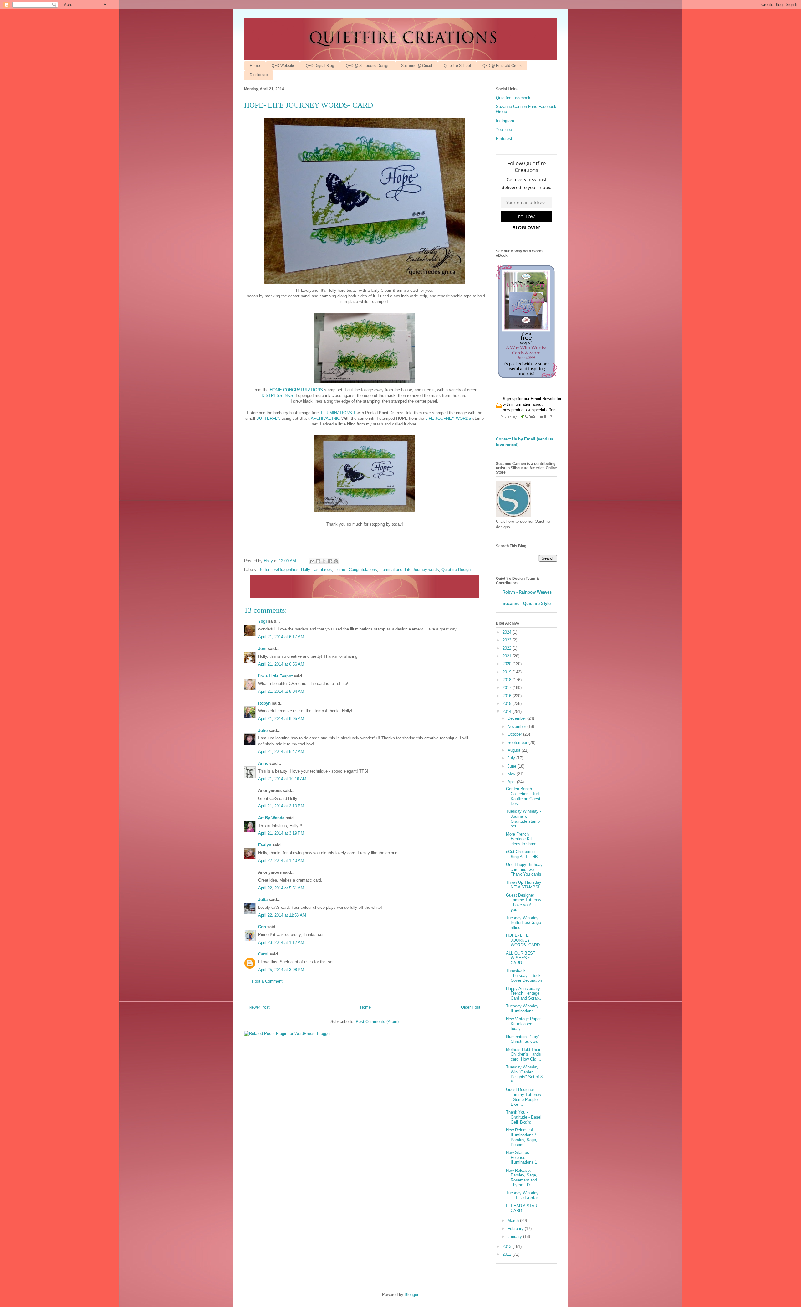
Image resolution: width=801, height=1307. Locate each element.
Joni (262, 648)
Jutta (263, 899)
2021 (508, 656)
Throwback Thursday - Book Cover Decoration (524, 975)
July (512, 758)
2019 (508, 672)
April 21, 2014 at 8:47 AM (281, 751)
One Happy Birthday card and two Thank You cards (524, 869)
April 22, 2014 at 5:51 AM (281, 888)
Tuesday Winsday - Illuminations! (523, 1008)
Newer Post (259, 1007)
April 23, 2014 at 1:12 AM (281, 942)
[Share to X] (324, 561)
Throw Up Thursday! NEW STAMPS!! (524, 885)
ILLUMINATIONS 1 (338, 412)
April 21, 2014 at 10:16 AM (282, 778)
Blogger (411, 1294)
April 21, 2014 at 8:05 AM (281, 718)
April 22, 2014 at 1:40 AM (281, 860)
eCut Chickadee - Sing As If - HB (522, 854)
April (512, 782)
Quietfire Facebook (513, 97)
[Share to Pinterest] (336, 561)
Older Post (470, 1007)
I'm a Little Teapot (275, 676)
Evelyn (264, 845)
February (516, 1228)
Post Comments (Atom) (377, 1021)
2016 (508, 695)
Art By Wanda (271, 818)
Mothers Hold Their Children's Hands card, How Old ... (523, 1054)
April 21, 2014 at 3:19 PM (281, 833)
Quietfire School (457, 66)
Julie (263, 730)
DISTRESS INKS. (278, 395)
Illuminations (391, 569)
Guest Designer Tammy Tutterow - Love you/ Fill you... (523, 902)
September (518, 742)
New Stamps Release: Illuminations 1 (521, 1157)
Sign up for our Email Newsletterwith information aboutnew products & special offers (532, 404)
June (513, 766)
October (515, 734)
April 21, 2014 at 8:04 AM (281, 691)
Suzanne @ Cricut (416, 66)
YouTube (504, 129)
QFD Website (283, 66)
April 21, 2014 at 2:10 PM (281, 806)
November (517, 726)
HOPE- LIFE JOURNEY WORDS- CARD (523, 940)
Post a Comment (267, 981)
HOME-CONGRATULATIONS (296, 390)
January (515, 1236)
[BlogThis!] (318, 561)
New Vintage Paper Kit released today (523, 1023)
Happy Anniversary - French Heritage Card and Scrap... (524, 993)
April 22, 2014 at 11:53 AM (282, 915)
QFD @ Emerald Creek (502, 66)
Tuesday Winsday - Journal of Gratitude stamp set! (523, 818)
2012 (508, 1254)
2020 (508, 663)
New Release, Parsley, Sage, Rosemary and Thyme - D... (521, 1177)
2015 (508, 703)
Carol (263, 954)
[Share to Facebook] (330, 561)
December (517, 718)
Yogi (262, 621)
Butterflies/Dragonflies (278, 569)
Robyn (264, 703)
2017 (508, 687)
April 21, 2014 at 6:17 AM (281, 637)
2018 (508, 679)
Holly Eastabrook (316, 569)
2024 (508, 632)
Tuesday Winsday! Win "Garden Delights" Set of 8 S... (524, 1074)
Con (262, 926)
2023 (508, 640)
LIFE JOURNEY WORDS (448, 418)
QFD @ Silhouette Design (368, 66)
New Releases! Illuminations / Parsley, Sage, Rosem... (521, 1137)
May (512, 774)
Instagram (505, 120)
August (515, 750)
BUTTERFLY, (268, 418)
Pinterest (504, 138)
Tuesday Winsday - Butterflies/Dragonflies (523, 922)
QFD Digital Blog (320, 66)
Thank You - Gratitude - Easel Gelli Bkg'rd (523, 1117)
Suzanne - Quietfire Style (527, 603)
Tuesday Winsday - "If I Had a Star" (523, 1195)
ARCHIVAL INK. (325, 418)
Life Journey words (422, 569)
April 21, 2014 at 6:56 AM (281, 664)
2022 (508, 648)
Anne (263, 763)
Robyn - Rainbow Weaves (527, 592)
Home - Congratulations (355, 569)
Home (255, 66)
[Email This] (312, 561)
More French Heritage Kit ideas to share (521, 839)
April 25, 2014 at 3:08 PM (281, 969)
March (514, 1220)
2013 (508, 1246)
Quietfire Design (456, 569)
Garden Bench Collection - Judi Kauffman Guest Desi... (523, 796)
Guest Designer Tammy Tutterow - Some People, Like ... (523, 1097)
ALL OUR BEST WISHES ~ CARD (520, 958)
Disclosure (259, 75)
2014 (508, 711)
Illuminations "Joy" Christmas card (523, 1039)
